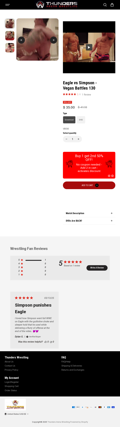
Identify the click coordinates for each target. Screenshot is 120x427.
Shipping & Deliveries (71, 365)
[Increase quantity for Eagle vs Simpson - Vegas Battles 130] (78, 139)
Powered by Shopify (79, 422)
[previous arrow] (21, 40)
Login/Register (12, 382)
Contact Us (10, 365)
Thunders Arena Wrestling (58, 422)
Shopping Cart (12, 386)
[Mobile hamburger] (8, 5)
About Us (9, 361)
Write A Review (97, 268)
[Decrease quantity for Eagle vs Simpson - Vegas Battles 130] (66, 139)
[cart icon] (112, 5)
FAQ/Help (66, 361)
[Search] (105, 5)
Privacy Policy (11, 370)
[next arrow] (53, 40)
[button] (109, 175)
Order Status (11, 390)
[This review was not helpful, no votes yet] (51, 341)
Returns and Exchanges (72, 370)
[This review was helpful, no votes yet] (46, 341)
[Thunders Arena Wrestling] (56, 5)
